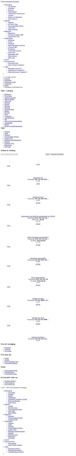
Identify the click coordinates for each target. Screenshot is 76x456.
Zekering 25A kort (38, 197)
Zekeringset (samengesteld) (38, 258)
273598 (38, 245)
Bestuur (11, 10)
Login (6, 67)
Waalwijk (11, 44)
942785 (38, 304)
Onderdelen (8, 38)
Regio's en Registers (15, 17)
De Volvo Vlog (13, 24)
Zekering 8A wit (38, 177)
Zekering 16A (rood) (38, 318)
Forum (6, 60)
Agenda (7, 21)
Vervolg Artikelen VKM (15, 35)
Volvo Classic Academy (16, 65)
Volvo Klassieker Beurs (16, 26)
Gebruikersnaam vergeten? (17, 72)
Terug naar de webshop (57, 154)
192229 (38, 224)
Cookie (6, 358)
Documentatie (9, 61)
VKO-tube (11, 58)
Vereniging (8, 5)
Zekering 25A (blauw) (38, 337)
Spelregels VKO (13, 54)
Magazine (7, 31)
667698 (38, 264)
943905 (38, 324)
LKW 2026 (11, 28)
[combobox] (9, 154)
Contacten (7, 349)
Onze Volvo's (12, 19)
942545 (38, 285)
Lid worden (12, 6)
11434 (38, 183)
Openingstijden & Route (16, 45)
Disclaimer (7, 347)
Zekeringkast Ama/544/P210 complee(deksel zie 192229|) (38, 216)
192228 (38, 203)
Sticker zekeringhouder (38, 277)
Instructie (11, 53)
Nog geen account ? (15, 68)
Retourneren (12, 56)
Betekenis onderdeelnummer (14, 50)
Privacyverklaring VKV (11, 361)
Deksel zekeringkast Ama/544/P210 (38, 237)
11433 (38, 164)
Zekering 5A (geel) (38, 298)
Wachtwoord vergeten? (16, 70)
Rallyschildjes (13, 29)
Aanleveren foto (14, 37)
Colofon (6, 360)
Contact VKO (12, 47)
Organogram (12, 12)
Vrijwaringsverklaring (10, 363)
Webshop (11, 40)
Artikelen (11, 8)
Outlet (10, 42)
